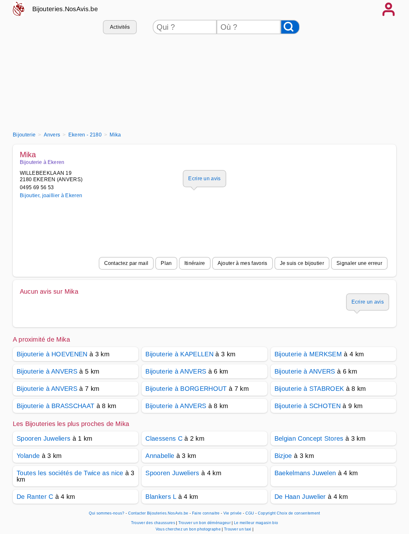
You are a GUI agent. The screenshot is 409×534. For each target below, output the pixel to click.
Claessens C (163, 438)
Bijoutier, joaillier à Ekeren (51, 195)
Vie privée (232, 513)
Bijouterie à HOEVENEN (52, 354)
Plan (166, 263)
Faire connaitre (206, 513)
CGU (249, 513)
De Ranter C (35, 496)
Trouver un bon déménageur (205, 523)
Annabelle (159, 455)
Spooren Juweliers (43, 438)
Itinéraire (194, 263)
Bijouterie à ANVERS (47, 371)
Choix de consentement (298, 513)
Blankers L (160, 496)
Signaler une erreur (359, 263)
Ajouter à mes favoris (242, 263)
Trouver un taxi (238, 529)
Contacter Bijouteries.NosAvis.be (158, 513)
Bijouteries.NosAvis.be (65, 8)
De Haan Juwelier (300, 496)
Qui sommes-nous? (106, 513)
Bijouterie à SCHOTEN (307, 405)
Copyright (267, 513)
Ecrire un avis (204, 178)
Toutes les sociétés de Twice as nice (70, 472)
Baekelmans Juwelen (305, 472)
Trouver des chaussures (153, 523)
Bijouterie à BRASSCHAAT (55, 405)
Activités (120, 27)
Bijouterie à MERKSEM (308, 354)
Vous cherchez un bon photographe (189, 529)
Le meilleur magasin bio (256, 523)
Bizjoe (283, 455)
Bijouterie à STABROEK (309, 388)
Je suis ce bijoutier (302, 263)
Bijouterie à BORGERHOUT (186, 388)
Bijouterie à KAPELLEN (179, 354)
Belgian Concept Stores (308, 438)
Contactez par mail (126, 263)
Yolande (28, 455)
